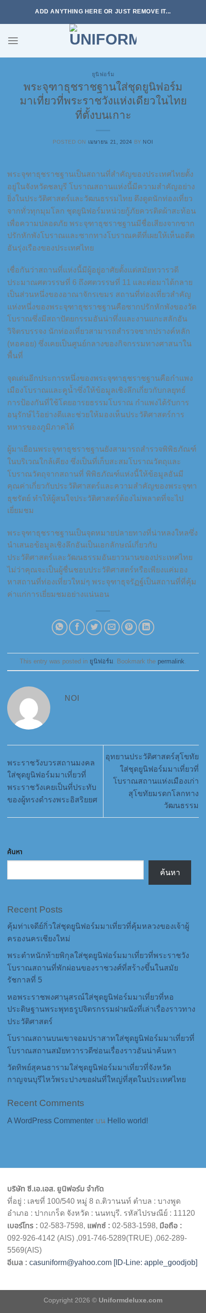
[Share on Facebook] (77, 627)
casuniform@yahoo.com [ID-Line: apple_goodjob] (113, 1262)
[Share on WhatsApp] (60, 627)
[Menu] (13, 40)
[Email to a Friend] (112, 627)
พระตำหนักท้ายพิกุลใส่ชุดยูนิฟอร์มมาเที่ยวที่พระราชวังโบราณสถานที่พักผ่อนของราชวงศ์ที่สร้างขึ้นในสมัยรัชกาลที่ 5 (98, 967)
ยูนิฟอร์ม (103, 74)
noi (148, 142)
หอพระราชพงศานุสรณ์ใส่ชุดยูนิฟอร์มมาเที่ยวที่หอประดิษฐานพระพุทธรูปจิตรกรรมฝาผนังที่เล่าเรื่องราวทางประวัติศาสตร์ (101, 1009)
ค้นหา (15, 852)
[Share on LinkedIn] (146, 627)
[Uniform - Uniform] (103, 40)
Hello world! (127, 1121)
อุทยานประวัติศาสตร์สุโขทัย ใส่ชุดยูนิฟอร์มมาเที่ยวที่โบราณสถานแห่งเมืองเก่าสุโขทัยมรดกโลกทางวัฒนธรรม (152, 781)
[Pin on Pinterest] (129, 627)
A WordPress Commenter (50, 1121)
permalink (171, 661)
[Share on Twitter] (94, 627)
